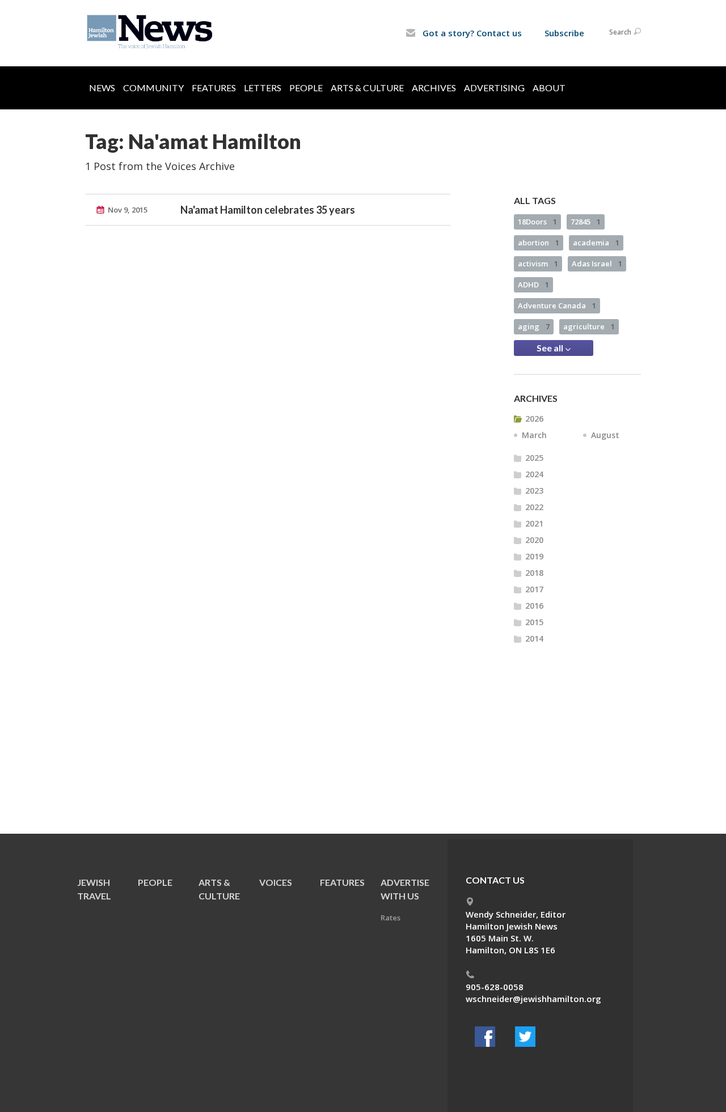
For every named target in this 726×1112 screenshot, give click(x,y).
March (534, 435)
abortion (538, 242)
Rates (390, 917)
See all (551, 347)
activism (538, 263)
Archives (434, 87)
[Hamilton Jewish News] (151, 32)
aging (534, 326)
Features (214, 87)
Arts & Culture (367, 87)
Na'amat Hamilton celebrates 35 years (267, 209)
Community (153, 87)
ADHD (533, 284)
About (549, 87)
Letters (262, 87)
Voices (275, 882)
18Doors (537, 222)
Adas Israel (597, 263)
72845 (586, 222)
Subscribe (564, 33)
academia (596, 242)
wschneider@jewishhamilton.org (533, 998)
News (102, 87)
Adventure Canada (557, 305)
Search (620, 32)
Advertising (494, 87)
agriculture (589, 326)
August (605, 435)
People (306, 87)
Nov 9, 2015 (127, 210)
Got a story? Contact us (471, 33)
